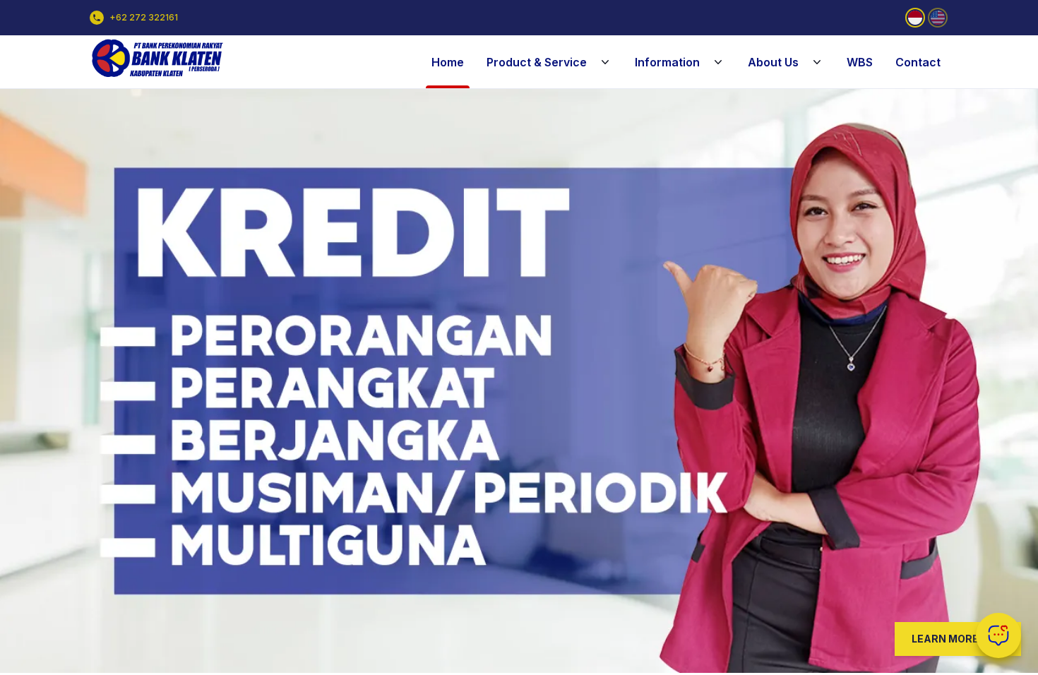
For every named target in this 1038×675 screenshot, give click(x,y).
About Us (773, 62)
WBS (860, 62)
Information (667, 62)
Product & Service (537, 62)
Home (447, 62)
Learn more (945, 639)
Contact (918, 62)
